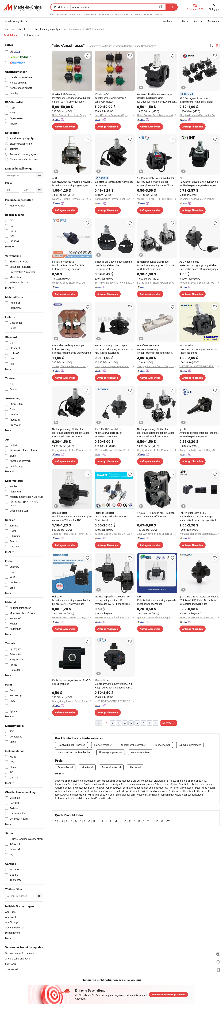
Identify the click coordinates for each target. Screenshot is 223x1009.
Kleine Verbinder (103, 745)
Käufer (166, 21)
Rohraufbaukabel (120, 14)
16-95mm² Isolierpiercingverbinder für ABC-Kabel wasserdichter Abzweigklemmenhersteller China (155, 181)
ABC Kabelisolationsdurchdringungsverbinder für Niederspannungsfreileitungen (199, 181)
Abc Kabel (135, 14)
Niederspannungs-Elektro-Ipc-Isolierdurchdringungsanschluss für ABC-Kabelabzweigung (114, 349)
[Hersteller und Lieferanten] (22, 7)
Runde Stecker (162, 745)
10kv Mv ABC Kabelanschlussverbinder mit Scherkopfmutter (110, 98)
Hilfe (182, 21)
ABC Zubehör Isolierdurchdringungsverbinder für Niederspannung (198, 349)
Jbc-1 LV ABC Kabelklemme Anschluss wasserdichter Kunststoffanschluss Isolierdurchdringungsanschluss (112, 432)
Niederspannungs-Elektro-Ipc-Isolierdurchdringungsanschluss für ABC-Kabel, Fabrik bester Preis (156, 432)
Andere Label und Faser (18, 958)
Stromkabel (75, 14)
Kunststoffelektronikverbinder (74, 752)
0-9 (57, 821)
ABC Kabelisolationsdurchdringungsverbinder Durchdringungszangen (157, 600)
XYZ (168, 821)
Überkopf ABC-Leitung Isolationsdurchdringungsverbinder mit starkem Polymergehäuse (71, 98)
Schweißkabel (89, 14)
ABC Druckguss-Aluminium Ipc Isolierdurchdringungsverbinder (196, 99)
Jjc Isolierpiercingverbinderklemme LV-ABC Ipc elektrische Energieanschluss (113, 265)
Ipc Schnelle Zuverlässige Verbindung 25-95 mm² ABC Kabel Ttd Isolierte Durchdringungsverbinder (199, 600)
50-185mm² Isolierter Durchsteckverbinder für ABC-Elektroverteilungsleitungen (68, 265)
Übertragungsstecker (110, 752)
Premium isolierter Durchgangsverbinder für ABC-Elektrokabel (111, 516)
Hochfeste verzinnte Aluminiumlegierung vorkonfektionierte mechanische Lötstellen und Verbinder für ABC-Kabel (155, 349)
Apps (196, 21)
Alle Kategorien (16, 21)
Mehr (58, 773)
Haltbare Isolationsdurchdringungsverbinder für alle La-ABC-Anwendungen (71, 600)
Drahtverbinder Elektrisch (71, 745)
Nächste (167, 723)
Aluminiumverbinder (190, 745)
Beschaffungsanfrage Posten (168, 994)
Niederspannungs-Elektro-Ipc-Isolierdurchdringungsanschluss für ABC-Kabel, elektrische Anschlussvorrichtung (156, 265)
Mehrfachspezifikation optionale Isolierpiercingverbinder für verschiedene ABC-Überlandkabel (112, 600)
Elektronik (10, 964)
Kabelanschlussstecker (133, 745)
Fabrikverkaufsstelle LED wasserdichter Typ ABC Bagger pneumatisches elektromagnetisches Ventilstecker (199, 516)
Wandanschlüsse (140, 752)
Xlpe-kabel (104, 14)
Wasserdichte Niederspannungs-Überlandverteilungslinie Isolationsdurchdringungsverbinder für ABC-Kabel (156, 98)
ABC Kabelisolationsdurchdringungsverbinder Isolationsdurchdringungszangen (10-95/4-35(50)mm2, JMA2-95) (72, 181)
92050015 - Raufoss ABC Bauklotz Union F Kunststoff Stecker (155, 514)
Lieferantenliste (32, 35)
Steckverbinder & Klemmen (19, 953)
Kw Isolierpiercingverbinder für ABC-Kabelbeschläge (71, 682)
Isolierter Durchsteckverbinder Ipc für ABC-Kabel (114, 183)
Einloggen (214, 9)
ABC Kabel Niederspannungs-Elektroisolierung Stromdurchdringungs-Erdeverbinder (72, 349)
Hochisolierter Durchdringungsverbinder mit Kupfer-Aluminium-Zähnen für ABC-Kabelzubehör (72, 516)
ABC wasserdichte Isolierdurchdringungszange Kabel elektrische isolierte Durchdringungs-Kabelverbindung (198, 265)
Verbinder (147, 14)
